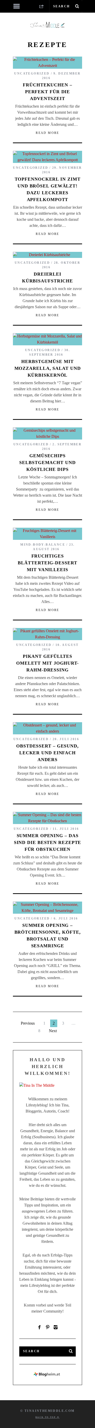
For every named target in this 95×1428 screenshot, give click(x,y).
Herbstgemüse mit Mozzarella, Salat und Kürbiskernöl (47, 368)
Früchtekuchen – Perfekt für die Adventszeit (47, 91)
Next (53, 1031)
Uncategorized (31, 73)
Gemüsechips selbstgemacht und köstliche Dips (47, 462)
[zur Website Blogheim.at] (47, 1375)
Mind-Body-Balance (42, 544)
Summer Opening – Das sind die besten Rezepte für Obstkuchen (47, 842)
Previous (28, 1023)
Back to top (46, 1417)
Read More (47, 132)
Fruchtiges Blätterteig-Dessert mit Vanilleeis (47, 562)
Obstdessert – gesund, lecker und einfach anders (47, 752)
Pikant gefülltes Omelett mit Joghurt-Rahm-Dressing (47, 663)
